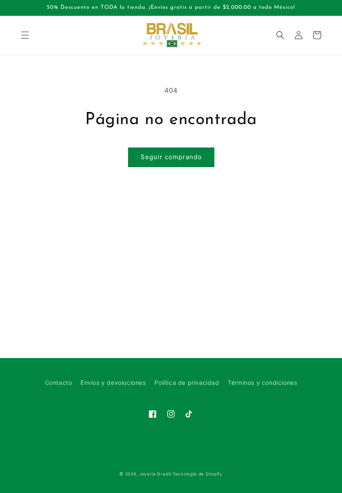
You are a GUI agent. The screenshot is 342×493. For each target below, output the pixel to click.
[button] (25, 35)
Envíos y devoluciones (113, 382)
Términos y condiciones (262, 382)
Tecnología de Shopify (198, 473)
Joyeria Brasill (155, 473)
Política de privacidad (186, 382)
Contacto (58, 382)
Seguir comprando (171, 157)
